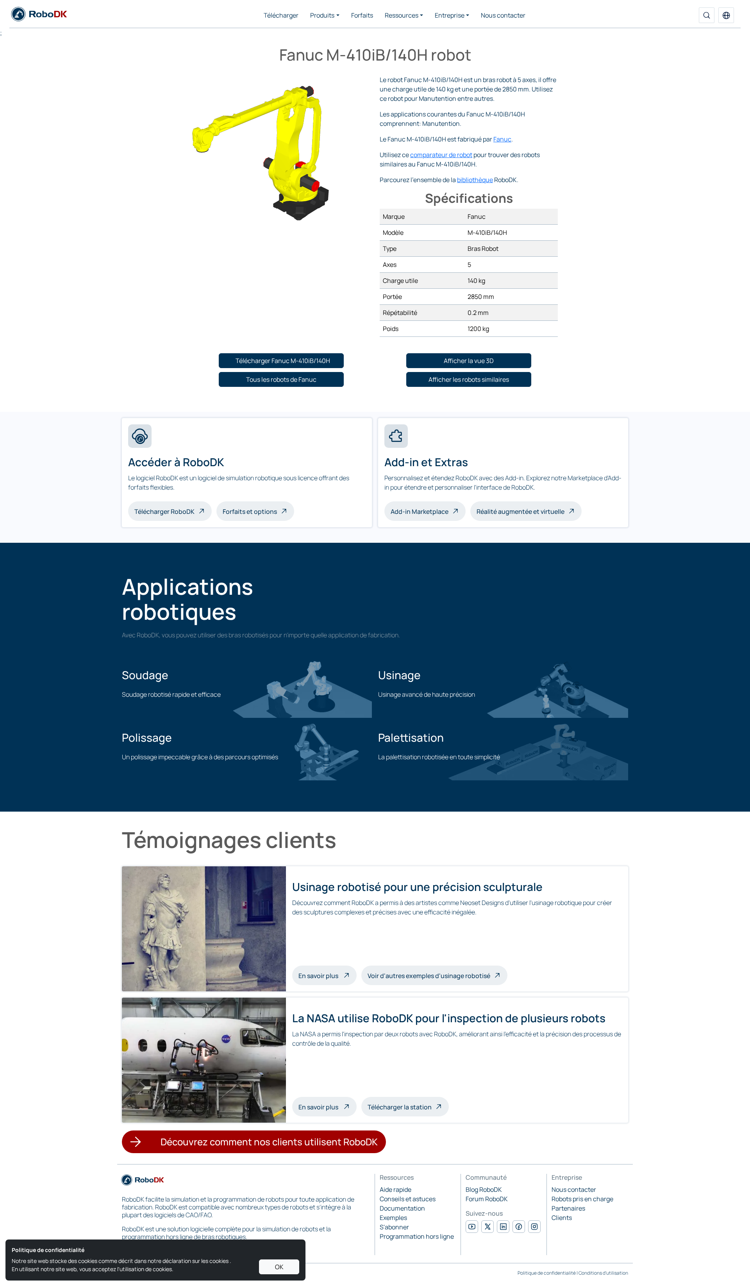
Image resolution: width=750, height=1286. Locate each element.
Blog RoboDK (484, 1189)
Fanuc (502, 139)
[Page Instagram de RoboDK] (534, 1226)
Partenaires (568, 1208)
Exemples (393, 1217)
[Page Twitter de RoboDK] (487, 1226)
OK (279, 1267)
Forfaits (362, 15)
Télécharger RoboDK (164, 511)
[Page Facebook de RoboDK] (518, 1226)
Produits (322, 15)
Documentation (402, 1208)
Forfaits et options (250, 511)
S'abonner (394, 1227)
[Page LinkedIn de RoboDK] (503, 1226)
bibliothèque (475, 179)
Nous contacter (503, 15)
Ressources (401, 15)
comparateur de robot (441, 154)
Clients (562, 1217)
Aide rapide (395, 1189)
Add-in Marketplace (419, 511)
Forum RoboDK (487, 1199)
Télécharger (281, 15)
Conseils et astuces (408, 1199)
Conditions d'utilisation (603, 1273)
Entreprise (449, 15)
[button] (726, 15)
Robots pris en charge (582, 1199)
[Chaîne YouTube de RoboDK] (472, 1226)
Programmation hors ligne (417, 1236)
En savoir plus (327, 975)
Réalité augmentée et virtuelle (520, 511)
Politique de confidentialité (547, 1273)
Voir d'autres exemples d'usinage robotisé (429, 975)
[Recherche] (706, 15)
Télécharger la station (400, 1107)
